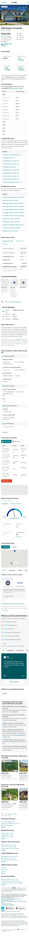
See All (5, 643)
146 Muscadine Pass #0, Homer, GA (12, 182)
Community (10, 650)
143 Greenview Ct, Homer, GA (10, 160)
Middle (20, 570)
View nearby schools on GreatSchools (13, 603)
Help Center (4, 930)
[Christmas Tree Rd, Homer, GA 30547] (9, 766)
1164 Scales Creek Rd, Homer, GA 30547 (13, 206)
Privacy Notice (15, 916)
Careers (2, 914)
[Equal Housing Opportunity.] (18, 929)
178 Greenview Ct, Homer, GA (10, 163)
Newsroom (7, 914)
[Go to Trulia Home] (14, 2)
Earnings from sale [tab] (7, 241)
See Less (5, 432)
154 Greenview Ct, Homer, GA (10, 176)
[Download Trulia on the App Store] (9, 908)
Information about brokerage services (11, 901)
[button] (27, 2)
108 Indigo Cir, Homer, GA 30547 (11, 227)
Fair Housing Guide (20, 913)
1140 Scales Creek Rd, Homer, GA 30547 (13, 212)
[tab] (6, 441)
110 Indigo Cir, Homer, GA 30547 (11, 221)
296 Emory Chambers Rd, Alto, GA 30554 (13, 224)
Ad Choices (21, 916)
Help (10, 916)
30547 (18, 339)
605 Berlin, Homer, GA (8, 157)
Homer (4, 725)
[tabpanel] (14, 259)
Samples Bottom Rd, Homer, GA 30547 (12, 203)
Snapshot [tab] (5, 503)
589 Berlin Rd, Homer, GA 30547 (11, 218)
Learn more (6, 610)
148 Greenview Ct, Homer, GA (10, 173)
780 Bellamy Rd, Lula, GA (9, 167)
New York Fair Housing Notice (6, 900)
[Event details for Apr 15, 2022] (26, 470)
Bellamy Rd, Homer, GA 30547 (10, 200)
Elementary (12, 570)
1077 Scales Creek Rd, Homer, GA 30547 (13, 215)
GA (6, 814)
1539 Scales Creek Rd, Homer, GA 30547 (13, 197)
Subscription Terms (5, 916)
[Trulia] (2, 908)
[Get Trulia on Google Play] (20, 908)
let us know (16, 925)
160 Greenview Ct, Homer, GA (10, 179)
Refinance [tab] (5, 244)
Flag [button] (23, 675)
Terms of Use (20, 914)
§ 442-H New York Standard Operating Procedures (11, 898)
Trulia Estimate (8, 86)
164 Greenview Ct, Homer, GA (10, 170)
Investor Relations (13, 914)
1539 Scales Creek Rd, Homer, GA (11, 154)
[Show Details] (26, 94)
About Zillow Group (12, 913)
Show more (5, 481)
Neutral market (14, 518)
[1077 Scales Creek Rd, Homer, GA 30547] (9, 794)
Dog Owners (19, 650)
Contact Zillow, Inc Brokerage (7, 904)
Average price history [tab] (16, 503)
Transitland (20, 887)
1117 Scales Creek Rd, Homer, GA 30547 (13, 209)
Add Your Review (14, 682)
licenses (15, 895)
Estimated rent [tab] (20, 241)
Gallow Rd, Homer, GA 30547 (10, 230)
